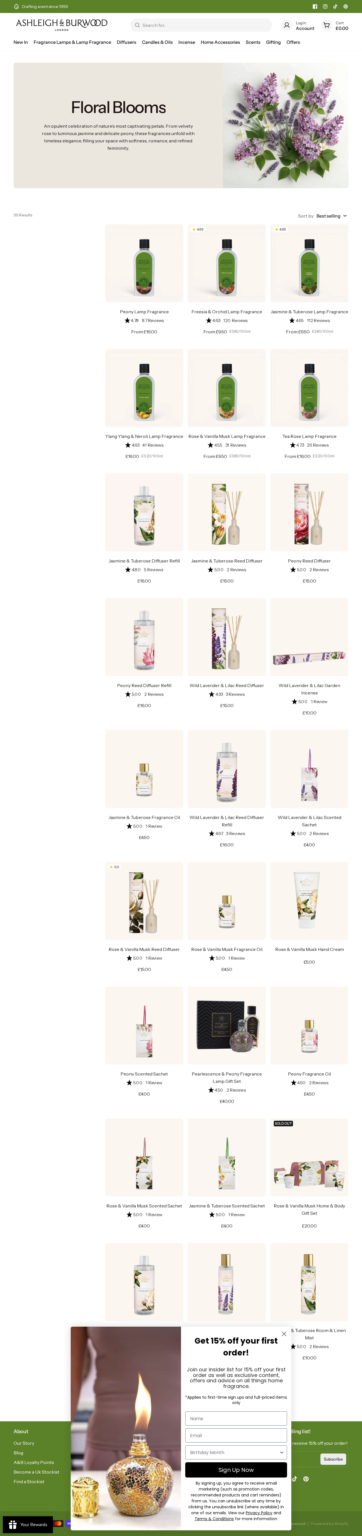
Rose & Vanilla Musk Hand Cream (309, 949)
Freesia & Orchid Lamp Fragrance (226, 311)
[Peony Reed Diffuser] (309, 512)
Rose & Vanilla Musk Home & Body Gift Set (309, 1209)
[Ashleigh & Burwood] (62, 25)
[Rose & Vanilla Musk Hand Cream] (309, 901)
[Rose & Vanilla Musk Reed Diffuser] (144, 901)
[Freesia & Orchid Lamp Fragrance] (227, 263)
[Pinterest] (345, 6)
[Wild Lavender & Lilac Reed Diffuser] (227, 637)
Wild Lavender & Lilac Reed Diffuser (226, 685)
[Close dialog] (284, 1334)
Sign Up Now (236, 1470)
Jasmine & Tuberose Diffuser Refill (144, 561)
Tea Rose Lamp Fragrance (309, 436)
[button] (144, 320)
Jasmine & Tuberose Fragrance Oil (144, 817)
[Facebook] (315, 6)
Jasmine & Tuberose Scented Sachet (227, 1206)
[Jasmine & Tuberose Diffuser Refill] (144, 512)
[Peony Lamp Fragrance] (144, 263)
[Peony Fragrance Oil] (309, 1025)
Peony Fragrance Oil (309, 1074)
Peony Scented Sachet (144, 1074)
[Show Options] (282, 1452)
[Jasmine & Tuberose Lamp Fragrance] (309, 263)
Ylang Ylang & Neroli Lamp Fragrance (144, 436)
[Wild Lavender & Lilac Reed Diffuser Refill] (227, 769)
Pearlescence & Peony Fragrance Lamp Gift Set (227, 1077)
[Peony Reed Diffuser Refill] (144, 637)
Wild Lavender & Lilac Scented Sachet (309, 820)
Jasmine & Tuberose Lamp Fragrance (309, 311)
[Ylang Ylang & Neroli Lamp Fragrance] (144, 388)
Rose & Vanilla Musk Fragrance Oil (226, 949)
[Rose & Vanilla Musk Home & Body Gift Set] (309, 1157)
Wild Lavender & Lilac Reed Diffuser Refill (226, 820)
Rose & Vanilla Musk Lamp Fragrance (227, 436)
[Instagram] (325, 6)
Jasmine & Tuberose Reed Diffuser (227, 561)
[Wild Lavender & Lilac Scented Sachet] (309, 769)
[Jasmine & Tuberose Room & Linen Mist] (309, 1282)
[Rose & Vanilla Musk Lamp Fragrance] (227, 388)
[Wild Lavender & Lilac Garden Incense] (309, 637)
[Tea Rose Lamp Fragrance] (309, 388)
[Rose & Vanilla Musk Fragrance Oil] (227, 901)
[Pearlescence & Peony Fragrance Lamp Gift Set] (227, 1025)
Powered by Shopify (329, 1523)
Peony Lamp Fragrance (144, 311)
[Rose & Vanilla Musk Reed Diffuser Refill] (144, 1282)
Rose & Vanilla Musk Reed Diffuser (144, 949)
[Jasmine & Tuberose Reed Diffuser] (227, 512)
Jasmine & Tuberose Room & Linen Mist (309, 1334)
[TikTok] (335, 6)
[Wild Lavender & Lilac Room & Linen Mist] (227, 1282)
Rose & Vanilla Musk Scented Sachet (144, 1206)
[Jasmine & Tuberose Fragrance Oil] (144, 769)
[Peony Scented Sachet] (144, 1025)
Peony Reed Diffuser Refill (144, 685)
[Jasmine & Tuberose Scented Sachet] (227, 1157)
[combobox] (234, 1452)
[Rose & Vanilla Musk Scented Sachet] (144, 1157)
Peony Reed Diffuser (309, 561)
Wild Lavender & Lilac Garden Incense (309, 689)
